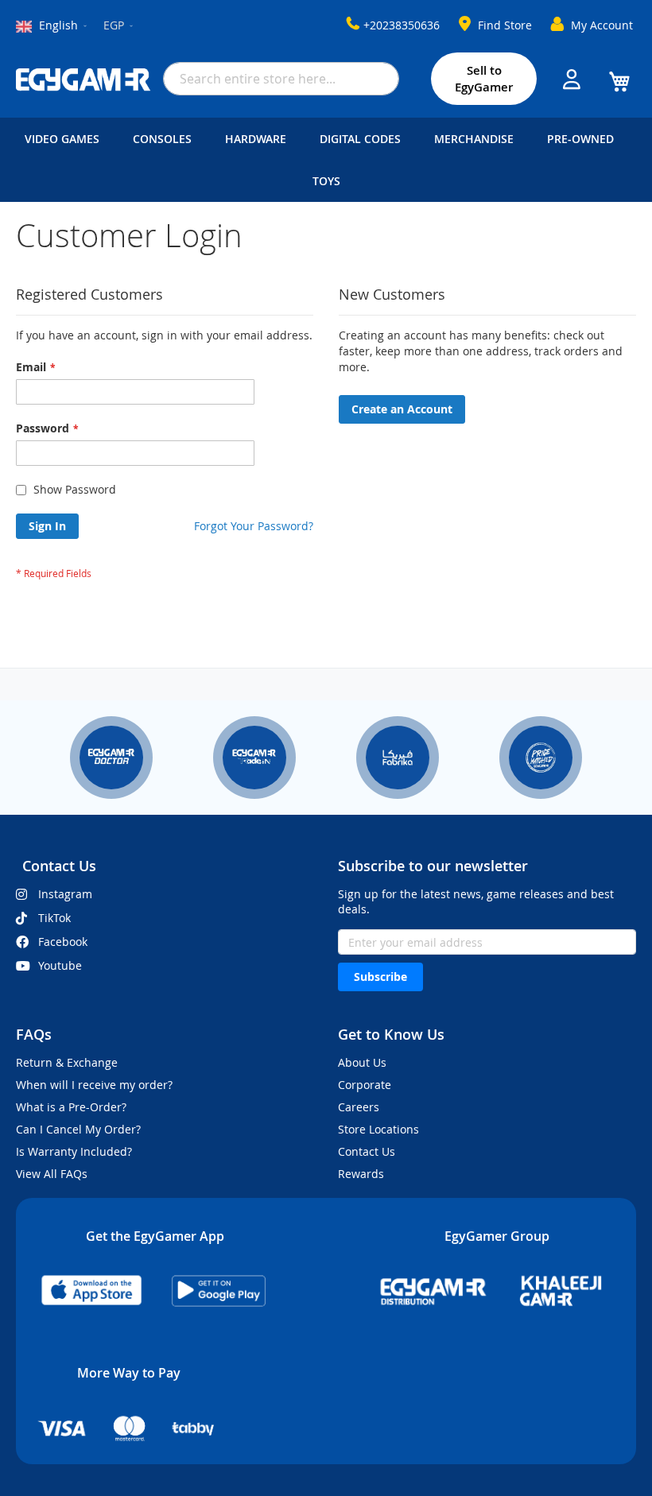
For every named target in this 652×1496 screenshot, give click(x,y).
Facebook (62, 941)
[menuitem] (65, 139)
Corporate (364, 1084)
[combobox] (281, 78)
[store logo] (83, 79)
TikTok (54, 917)
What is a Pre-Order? (71, 1106)
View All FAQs (51, 1173)
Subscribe (380, 976)
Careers (358, 1106)
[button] (119, 26)
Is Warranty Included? (74, 1151)
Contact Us (366, 1151)
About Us (362, 1062)
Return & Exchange (67, 1062)
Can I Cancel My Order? (78, 1129)
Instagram (65, 893)
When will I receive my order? (94, 1084)
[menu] (326, 160)
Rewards (361, 1173)
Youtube (60, 965)
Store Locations (378, 1129)
